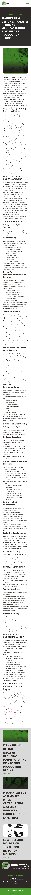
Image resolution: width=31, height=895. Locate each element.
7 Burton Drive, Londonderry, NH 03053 (15, 882)
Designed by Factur (15, 893)
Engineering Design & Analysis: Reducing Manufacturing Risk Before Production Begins (14, 758)
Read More (6, 773)
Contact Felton (7, 721)
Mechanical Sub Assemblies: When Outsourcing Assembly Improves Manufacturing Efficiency (14, 805)
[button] (27, 3)
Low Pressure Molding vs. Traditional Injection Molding (13, 847)
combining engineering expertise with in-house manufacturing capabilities (14, 711)
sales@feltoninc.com (15, 879)
